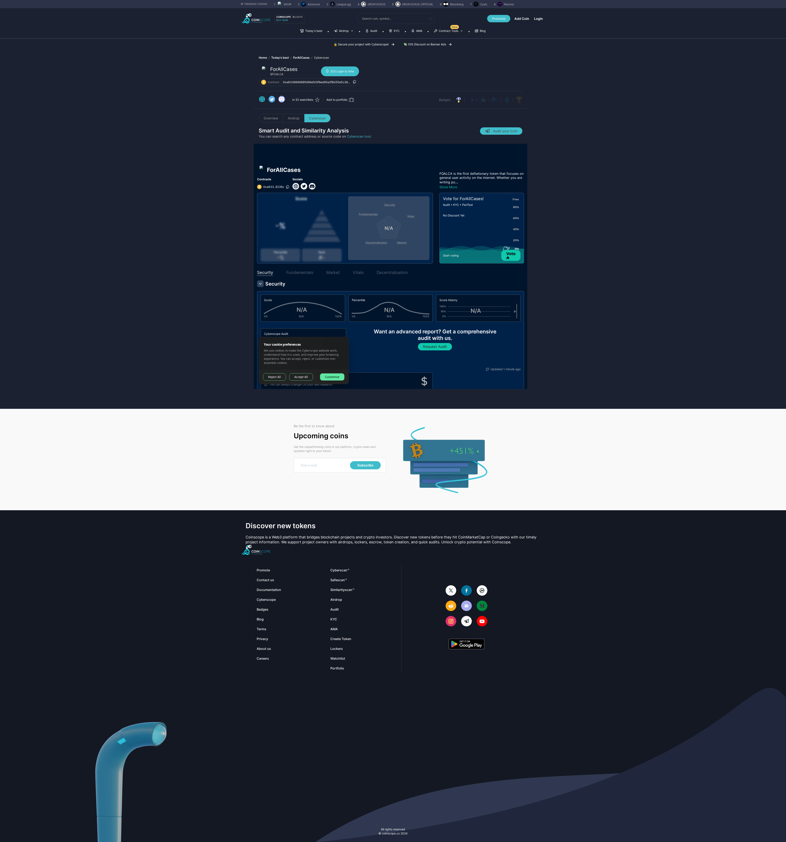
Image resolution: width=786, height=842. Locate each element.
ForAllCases (301, 57)
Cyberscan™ (339, 570)
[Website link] (262, 100)
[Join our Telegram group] (466, 621)
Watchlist (337, 658)
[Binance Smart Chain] (263, 82)
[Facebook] (466, 591)
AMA (334, 629)
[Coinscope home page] (256, 18)
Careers (263, 658)
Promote (498, 19)
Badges (445, 100)
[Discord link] (281, 100)
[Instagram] (451, 621)
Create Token (340, 639)
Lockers (336, 649)
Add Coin (521, 19)
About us (264, 649)
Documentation (269, 590)
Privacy (262, 639)
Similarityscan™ (342, 590)
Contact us (265, 580)
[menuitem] (311, 31)
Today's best (280, 57)
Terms (261, 629)
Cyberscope (266, 600)
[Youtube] (482, 621)
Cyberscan (321, 57)
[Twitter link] (272, 100)
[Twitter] (451, 591)
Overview (271, 118)
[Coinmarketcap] (482, 591)
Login (538, 19)
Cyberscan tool (359, 136)
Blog (260, 619)
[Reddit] (451, 606)
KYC (333, 619)
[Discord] (466, 606)
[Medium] (482, 606)
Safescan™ (338, 580)
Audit (334, 609)
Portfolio (337, 668)
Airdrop (293, 118)
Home (263, 57)
